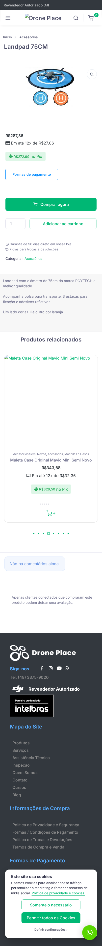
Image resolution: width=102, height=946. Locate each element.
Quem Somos (25, 772)
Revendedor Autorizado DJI (26, 5)
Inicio (7, 37)
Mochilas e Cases (76, 454)
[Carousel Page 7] (63, 533)
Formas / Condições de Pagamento (45, 832)
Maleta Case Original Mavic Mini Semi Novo (51, 460)
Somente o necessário (51, 904)
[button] (92, 74)
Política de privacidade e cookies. (58, 893)
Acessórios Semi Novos (29, 454)
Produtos (21, 742)
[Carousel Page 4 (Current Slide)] (48, 533)
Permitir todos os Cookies (51, 917)
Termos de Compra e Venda (38, 847)
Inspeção (21, 765)
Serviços (20, 750)
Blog (16, 794)
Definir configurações (50, 929)
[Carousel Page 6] (58, 533)
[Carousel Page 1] (33, 533)
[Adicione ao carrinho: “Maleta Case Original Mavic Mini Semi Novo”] (51, 513)
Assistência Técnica (31, 757)
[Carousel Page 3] (43, 533)
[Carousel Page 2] (38, 533)
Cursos (19, 787)
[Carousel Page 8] (68, 533)
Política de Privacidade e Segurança (45, 824)
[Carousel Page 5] (53, 533)
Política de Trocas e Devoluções (42, 839)
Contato (19, 779)
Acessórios (28, 37)
